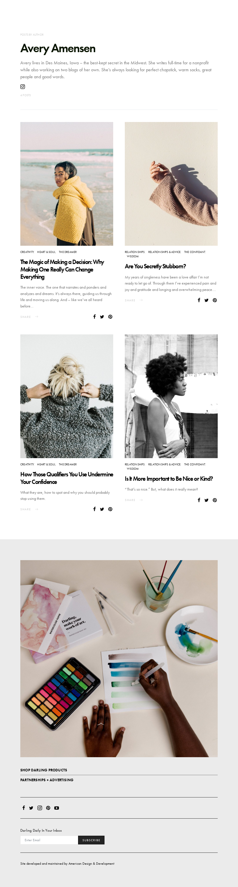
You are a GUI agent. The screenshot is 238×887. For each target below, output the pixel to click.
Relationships (135, 252)
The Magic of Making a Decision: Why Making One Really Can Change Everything (62, 269)
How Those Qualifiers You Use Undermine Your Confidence (66, 477)
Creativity (27, 252)
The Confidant (194, 252)
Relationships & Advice (164, 252)
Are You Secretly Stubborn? (155, 266)
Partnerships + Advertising (46, 779)
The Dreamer (68, 252)
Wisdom (133, 256)
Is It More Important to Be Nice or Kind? (169, 478)
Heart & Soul (46, 252)
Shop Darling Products (43, 770)
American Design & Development (91, 863)
